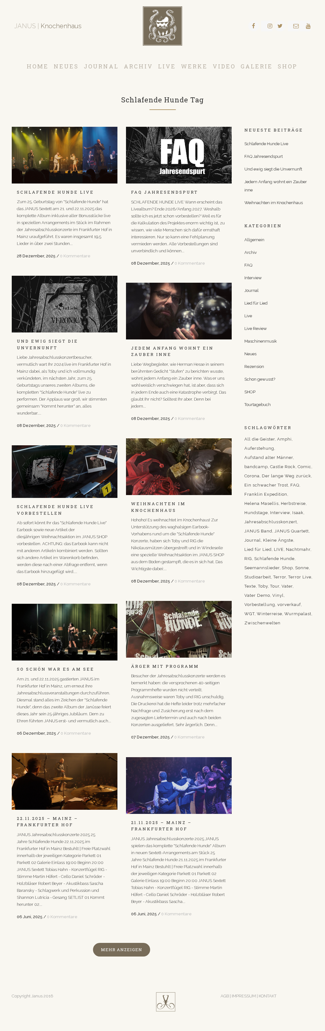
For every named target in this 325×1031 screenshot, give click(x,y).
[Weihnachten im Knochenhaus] (179, 466)
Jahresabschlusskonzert (270, 521)
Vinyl (278, 595)
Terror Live (299, 577)
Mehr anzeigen (121, 949)
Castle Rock (282, 466)
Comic (304, 466)
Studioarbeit (257, 577)
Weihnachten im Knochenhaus (273, 202)
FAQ (248, 265)
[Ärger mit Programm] (179, 629)
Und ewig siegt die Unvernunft (273, 169)
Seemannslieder (262, 567)
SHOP (249, 392)
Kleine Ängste (278, 540)
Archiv (250, 252)
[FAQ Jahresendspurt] (179, 155)
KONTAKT (267, 996)
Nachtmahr (298, 549)
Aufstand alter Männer (268, 457)
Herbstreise (293, 503)
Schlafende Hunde (274, 558)
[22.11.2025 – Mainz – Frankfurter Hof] (64, 781)
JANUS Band (258, 531)
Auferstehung (259, 448)
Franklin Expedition (265, 494)
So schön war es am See (55, 669)
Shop (287, 567)
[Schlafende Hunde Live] (64, 155)
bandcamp (256, 466)
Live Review (255, 328)
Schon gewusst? (259, 379)
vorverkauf (289, 604)
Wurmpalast (297, 613)
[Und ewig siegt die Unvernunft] (64, 304)
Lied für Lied (256, 303)
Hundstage (256, 512)
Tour (274, 586)
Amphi (284, 439)
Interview (253, 277)
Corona (252, 476)
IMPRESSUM (244, 996)
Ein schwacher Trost (266, 485)
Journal (251, 290)
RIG (248, 558)
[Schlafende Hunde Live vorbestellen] (64, 471)
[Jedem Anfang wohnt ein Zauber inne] (179, 311)
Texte (250, 586)
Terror (279, 577)
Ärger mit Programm (165, 666)
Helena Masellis (261, 503)
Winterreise (269, 613)
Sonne (302, 567)
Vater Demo (257, 595)
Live (248, 315)
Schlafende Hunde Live (55, 192)
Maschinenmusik (260, 341)
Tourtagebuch (257, 404)
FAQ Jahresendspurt (164, 192)
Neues (250, 353)
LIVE (279, 549)
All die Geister (259, 439)
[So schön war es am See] (64, 632)
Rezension (254, 366)
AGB (225, 996)
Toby (263, 586)
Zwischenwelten (262, 623)
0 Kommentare (75, 256)
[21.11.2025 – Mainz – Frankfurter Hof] (179, 785)
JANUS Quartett (292, 531)
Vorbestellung (259, 604)
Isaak (297, 512)
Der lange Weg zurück (286, 476)
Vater (287, 586)
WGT (249, 613)
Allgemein (254, 239)
